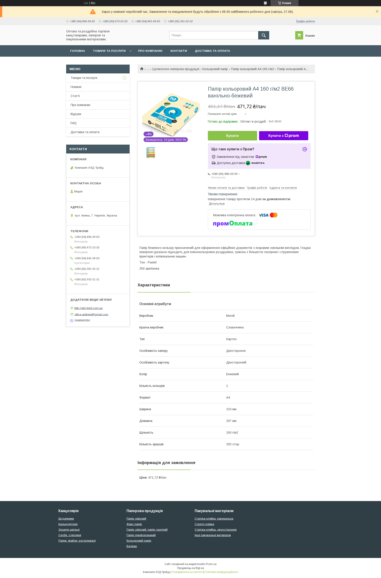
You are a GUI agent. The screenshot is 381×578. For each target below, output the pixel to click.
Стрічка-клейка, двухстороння (216, 529)
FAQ (74, 123)
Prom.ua (211, 564)
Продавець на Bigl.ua (190, 568)
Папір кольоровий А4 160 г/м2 (252, 69)
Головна (77, 50)
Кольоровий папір (215, 69)
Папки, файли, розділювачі (77, 540)
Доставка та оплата (212, 50)
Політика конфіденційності (221, 572)
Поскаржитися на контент (187, 572)
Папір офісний (136, 518)
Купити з (276, 136)
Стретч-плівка (204, 524)
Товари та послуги (109, 50)
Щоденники (66, 518)
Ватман (132, 546)
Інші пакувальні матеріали (213, 535)
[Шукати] (263, 35)
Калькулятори (68, 524)
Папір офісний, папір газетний (147, 529)
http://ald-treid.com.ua (88, 308)
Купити (232, 136)
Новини (76, 87)
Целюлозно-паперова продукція (175, 69)
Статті (75, 96)
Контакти (178, 50)
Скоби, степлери (69, 535)
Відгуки (76, 114)
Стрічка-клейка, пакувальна (214, 518)
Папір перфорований (141, 535)
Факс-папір (134, 524)
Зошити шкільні (69, 529)
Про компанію (150, 50)
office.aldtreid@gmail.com (91, 314)
